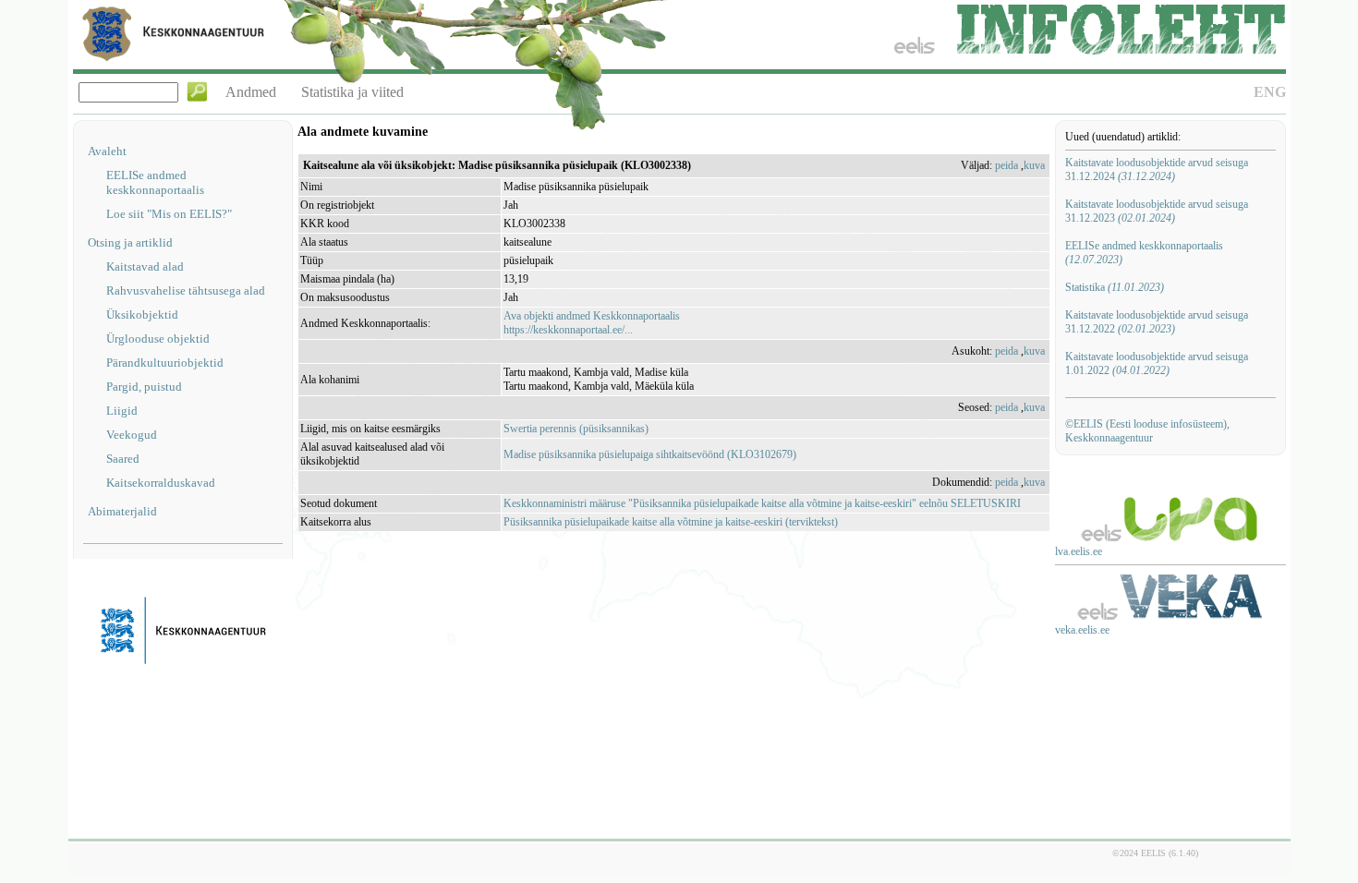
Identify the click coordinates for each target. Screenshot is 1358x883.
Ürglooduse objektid (158, 338)
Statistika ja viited (352, 92)
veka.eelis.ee (1082, 629)
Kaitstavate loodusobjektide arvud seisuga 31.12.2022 (1156, 321)
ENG (1270, 92)
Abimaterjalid (122, 511)
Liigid (122, 410)
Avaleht (107, 151)
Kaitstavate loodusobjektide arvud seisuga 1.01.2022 (1156, 363)
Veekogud (131, 435)
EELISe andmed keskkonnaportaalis (155, 182)
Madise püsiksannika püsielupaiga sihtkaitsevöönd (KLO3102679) (649, 454)
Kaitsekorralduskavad (160, 483)
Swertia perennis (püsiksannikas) (576, 428)
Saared (122, 459)
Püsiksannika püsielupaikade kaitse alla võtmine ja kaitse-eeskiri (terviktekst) (670, 521)
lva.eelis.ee (1078, 551)
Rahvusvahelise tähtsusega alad (185, 290)
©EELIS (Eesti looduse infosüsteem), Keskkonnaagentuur (1147, 430)
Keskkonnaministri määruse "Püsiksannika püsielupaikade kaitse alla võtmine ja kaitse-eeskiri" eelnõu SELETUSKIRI (762, 503)
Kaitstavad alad (145, 266)
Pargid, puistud (144, 386)
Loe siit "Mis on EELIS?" (169, 214)
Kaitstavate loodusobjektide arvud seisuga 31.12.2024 (1156, 169)
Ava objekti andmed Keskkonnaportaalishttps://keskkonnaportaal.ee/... (591, 322)
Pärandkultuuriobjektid (165, 362)
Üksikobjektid (142, 314)
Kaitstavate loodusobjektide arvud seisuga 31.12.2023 (1156, 211)
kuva (1034, 165)
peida (1006, 165)
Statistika (1114, 287)
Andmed (250, 92)
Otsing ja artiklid (130, 242)
